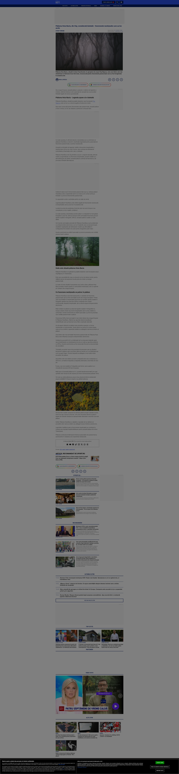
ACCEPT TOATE (160, 762)
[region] (89, 766)
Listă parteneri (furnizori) (81, 767)
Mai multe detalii (62, 764)
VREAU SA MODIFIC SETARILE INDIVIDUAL (160, 766)
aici (63, 768)
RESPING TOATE (159, 770)
